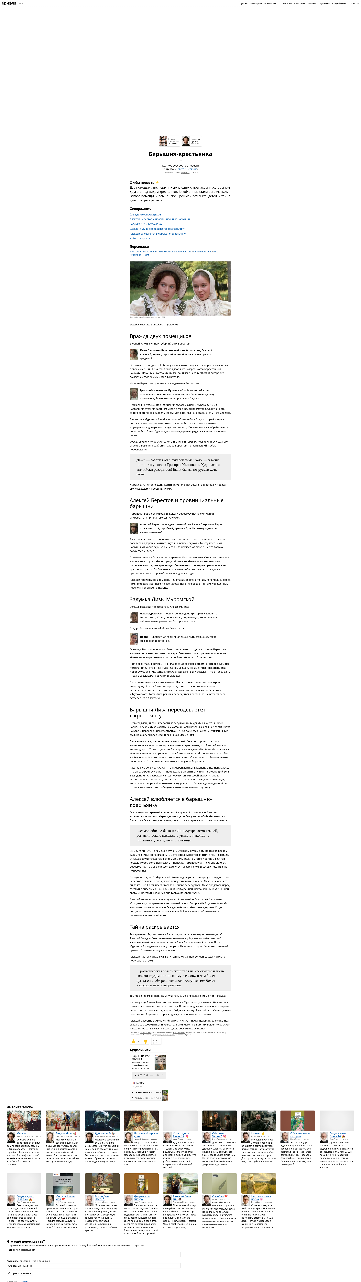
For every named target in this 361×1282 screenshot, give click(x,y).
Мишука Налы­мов (65, 1198)
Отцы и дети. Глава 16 (338, 1135)
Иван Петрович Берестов (143, 251)
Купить (140, 1082)
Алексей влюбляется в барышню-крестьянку (158, 233)
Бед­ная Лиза (64, 1133)
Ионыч (256, 1133)
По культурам (285, 3)
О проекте (354, 3)
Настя (146, 254)
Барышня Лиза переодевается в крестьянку (157, 228)
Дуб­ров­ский (103, 1133)
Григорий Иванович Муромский (174, 251)
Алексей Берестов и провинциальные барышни (160, 219)
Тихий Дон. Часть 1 (102, 1198)
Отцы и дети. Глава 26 (25, 1198)
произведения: (21, 1249)
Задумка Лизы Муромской (146, 224)
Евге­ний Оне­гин (182, 1198)
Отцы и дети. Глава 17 (181, 1135)
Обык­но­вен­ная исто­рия (300, 1135)
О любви (218, 1196)
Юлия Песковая (145, 1033)
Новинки (312, 3)
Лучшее (243, 3)
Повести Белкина (186, 169)
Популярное (256, 3)
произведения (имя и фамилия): (28, 1261)
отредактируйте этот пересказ (163, 1035)
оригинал (185, 172)
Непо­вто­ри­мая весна (261, 1198)
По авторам (299, 3)
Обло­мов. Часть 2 (218, 1135)
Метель (22, 1133)
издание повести (179, 1033)
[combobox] (127, 3)
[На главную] (9, 3)
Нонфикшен (270, 3)
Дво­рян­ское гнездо (142, 1198)
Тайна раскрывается (142, 238)
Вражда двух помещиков (145, 214)
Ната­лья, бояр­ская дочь (146, 1135)
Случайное (324, 3)
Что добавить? (339, 3)
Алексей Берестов (202, 251)
